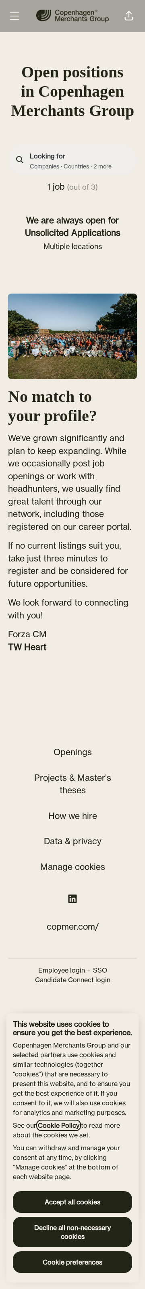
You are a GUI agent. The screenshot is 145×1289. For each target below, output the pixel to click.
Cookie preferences (72, 1262)
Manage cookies (72, 866)
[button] (129, 16)
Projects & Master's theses (72, 784)
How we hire (72, 816)
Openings (73, 752)
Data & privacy (73, 841)
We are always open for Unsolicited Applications (72, 226)
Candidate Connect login (72, 980)
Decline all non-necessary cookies (72, 1232)
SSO (100, 970)
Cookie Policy (58, 1125)
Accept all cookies (72, 1202)
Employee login (61, 970)
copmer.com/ (73, 926)
